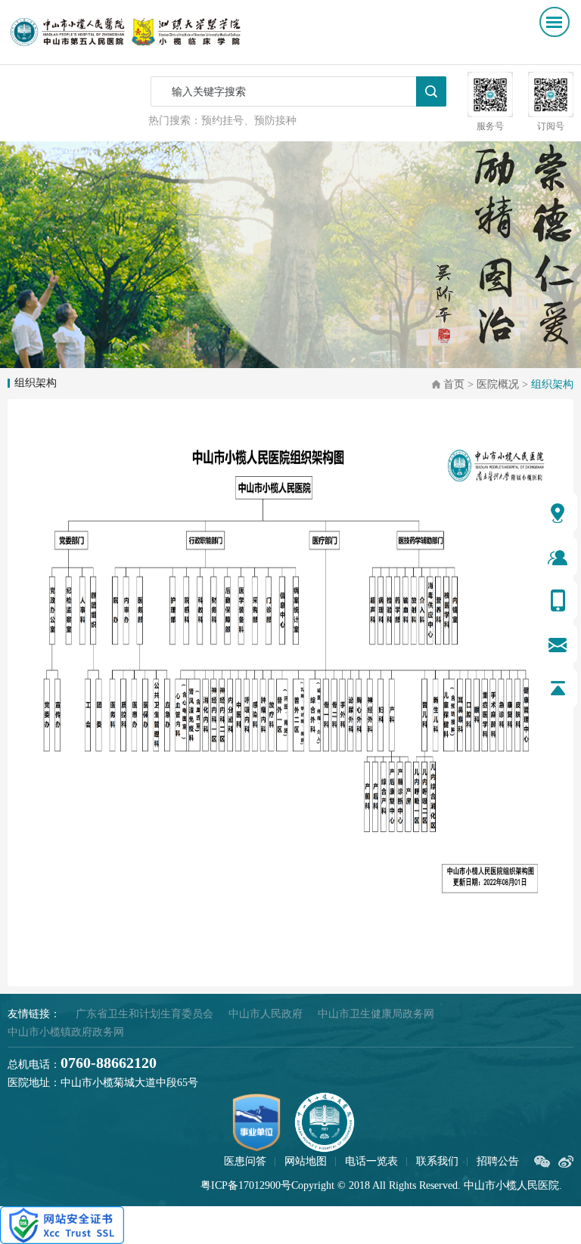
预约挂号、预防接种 (249, 120)
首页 (453, 384)
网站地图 (305, 1161)
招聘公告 (498, 1161)
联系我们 (437, 1161)
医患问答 (245, 1161)
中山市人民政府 (265, 1014)
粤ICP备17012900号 (245, 1185)
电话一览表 (371, 1161)
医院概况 (498, 384)
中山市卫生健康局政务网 (376, 1014)
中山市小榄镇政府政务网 (66, 1032)
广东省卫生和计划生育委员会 (144, 1014)
